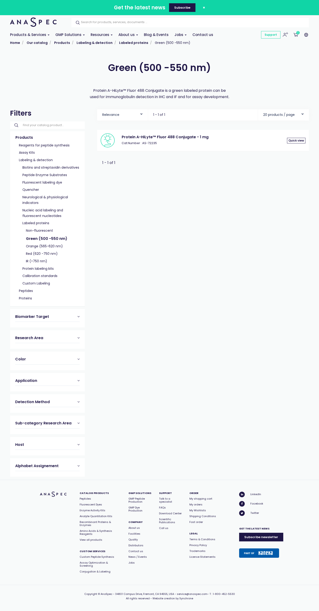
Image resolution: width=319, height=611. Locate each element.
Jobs (179, 34)
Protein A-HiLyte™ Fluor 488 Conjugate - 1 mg (165, 137)
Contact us (202, 34)
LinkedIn (255, 494)
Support (271, 35)
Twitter (254, 513)
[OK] (76, 22)
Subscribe (182, 7)
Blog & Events (156, 34)
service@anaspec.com (192, 594)
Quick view (296, 140)
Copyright (90, 594)
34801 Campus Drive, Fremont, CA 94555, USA (144, 594)
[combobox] (122, 113)
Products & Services (28, 34)
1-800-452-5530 (224, 594)
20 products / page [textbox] (279, 114)
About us (127, 34)
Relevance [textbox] (110, 114)
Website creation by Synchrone (172, 598)
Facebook (256, 503)
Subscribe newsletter (261, 537)
